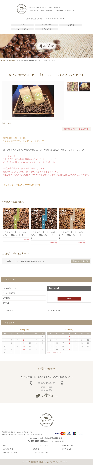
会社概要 (71, 25)
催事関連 (6, 303)
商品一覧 (12, 60)
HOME (22, 25)
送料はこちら (6, 123)
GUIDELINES (54, 311)
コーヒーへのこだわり (22, 29)
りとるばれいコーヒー (10, 288)
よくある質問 (8, 449)
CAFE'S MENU (46, 25)
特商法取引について (10, 452)
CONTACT (8, 311)
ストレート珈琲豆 (9, 293)
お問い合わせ (46, 29)
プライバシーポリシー (40, 452)
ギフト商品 (7, 298)
